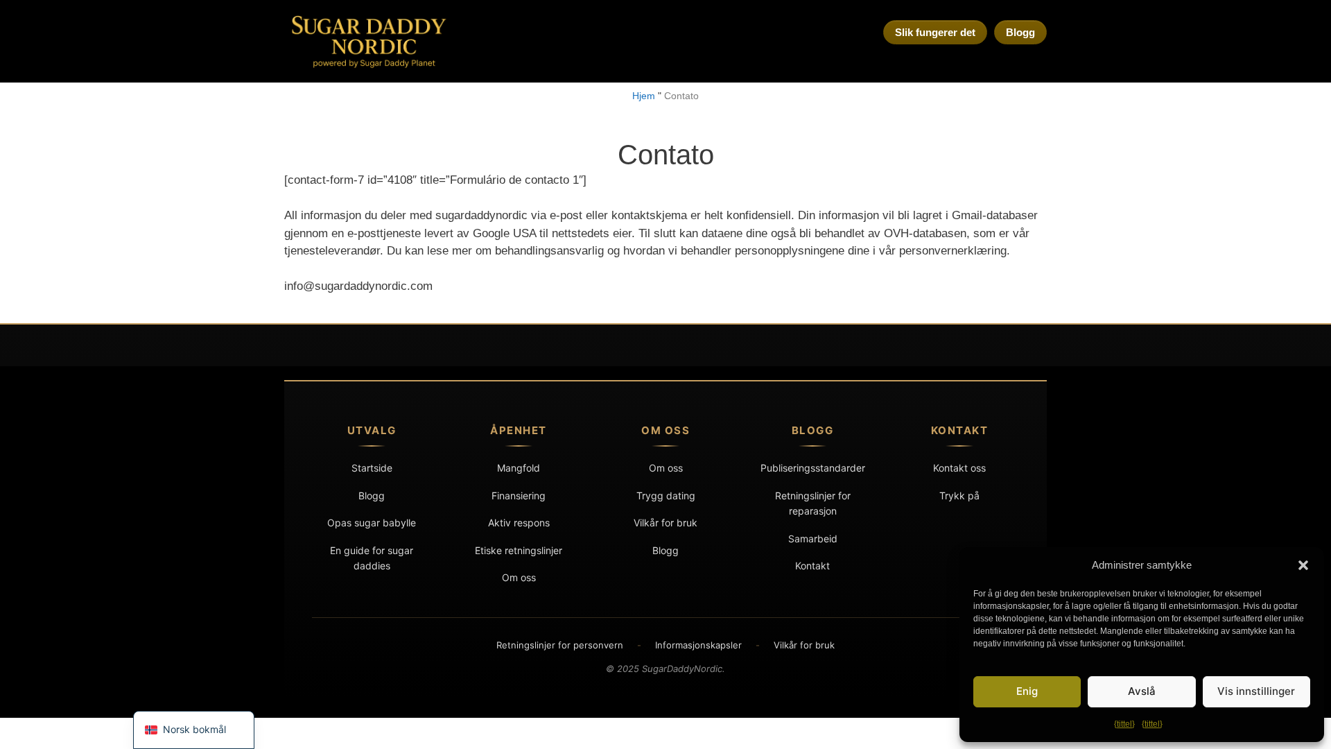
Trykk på (959, 495)
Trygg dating (665, 495)
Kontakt (812, 565)
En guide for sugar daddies (371, 557)
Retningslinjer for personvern (559, 645)
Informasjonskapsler (698, 645)
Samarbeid (812, 538)
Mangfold (518, 468)
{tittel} (1124, 724)
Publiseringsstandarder (812, 468)
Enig (1027, 691)
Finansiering (518, 495)
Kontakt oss (959, 468)
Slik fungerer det (935, 32)
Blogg (1020, 32)
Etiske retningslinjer (518, 550)
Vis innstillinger (1256, 691)
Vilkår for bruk (665, 522)
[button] (1303, 565)
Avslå (1142, 691)
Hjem (643, 96)
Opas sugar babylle (371, 522)
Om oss (519, 577)
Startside (371, 468)
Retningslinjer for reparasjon (813, 503)
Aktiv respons (519, 522)
